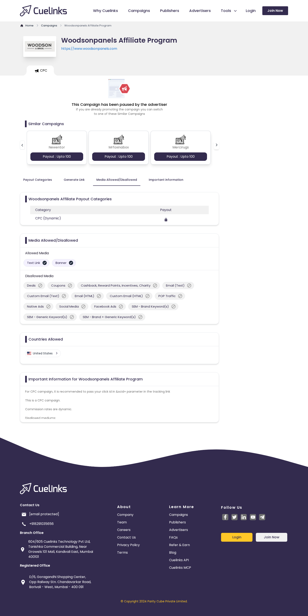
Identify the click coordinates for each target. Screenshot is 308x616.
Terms (122, 552)
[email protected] (44, 514)
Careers (124, 529)
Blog (172, 552)
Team (122, 522)
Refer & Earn (179, 545)
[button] (22, 145)
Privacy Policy (128, 545)
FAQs (173, 537)
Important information (166, 180)
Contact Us (126, 537)
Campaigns (178, 514)
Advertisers (178, 529)
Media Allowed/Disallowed (116, 180)
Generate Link (74, 180)
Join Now (275, 10)
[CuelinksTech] (262, 517)
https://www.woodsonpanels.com (89, 48)
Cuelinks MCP (180, 567)
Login (236, 537)
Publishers (177, 522)
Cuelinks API (179, 560)
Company (125, 514)
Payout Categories (37, 180)
